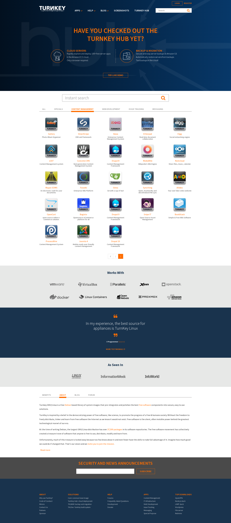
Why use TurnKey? (46, 498)
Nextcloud (179, 160)
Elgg (180, 134)
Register (188, 3)
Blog (102, 11)
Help (89, 11)
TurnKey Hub (141, 10)
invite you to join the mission (100, 443)
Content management (82, 109)
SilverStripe (83, 134)
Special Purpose (150, 513)
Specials (58, 109)
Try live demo (115, 75)
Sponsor (42, 513)
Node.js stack (180, 501)
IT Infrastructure (149, 501)
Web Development (151, 504)
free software (145, 405)
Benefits (46, 395)
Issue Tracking (149, 507)
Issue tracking (136, 109)
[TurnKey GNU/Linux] (52, 10)
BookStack (180, 214)
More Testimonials (115, 349)
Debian (68, 405)
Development (112, 504)
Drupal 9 (115, 214)
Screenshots (121, 10)
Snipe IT (147, 214)
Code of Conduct (45, 501)
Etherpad (147, 134)
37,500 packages (114, 429)
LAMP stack (179, 504)
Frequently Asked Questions (118, 501)
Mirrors (42, 504)
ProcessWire (51, 241)
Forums (110, 498)
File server (179, 510)
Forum (91, 395)
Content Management (152, 498)
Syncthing (147, 187)
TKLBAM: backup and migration (80, 504)
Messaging (157, 109)
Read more (45, 450)
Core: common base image (78, 498)
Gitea (115, 187)
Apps (76, 11)
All (44, 109)
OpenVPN (179, 498)
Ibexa (115, 134)
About (62, 395)
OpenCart (51, 214)
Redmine (178, 513)
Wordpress (179, 507)
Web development (111, 109)
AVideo (180, 187)
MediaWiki (147, 160)
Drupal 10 (115, 241)
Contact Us (43, 507)
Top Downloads (183, 494)
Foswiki (83, 187)
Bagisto (83, 214)
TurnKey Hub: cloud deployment (80, 501)
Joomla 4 (83, 241)
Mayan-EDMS (51, 187)
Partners (42, 510)
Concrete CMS (83, 160)
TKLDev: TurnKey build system (79, 507)
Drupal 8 (115, 160)
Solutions (73, 494)
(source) (121, 341)
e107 (51, 160)
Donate (110, 507)
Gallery (51, 134)
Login (177, 3)
